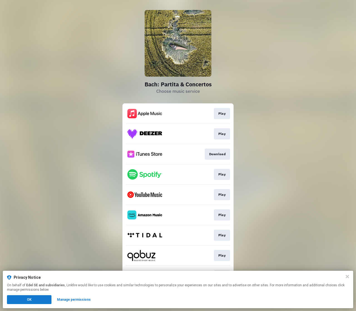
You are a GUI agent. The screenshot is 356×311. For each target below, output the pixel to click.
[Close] (347, 276)
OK (29, 300)
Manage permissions (74, 300)
